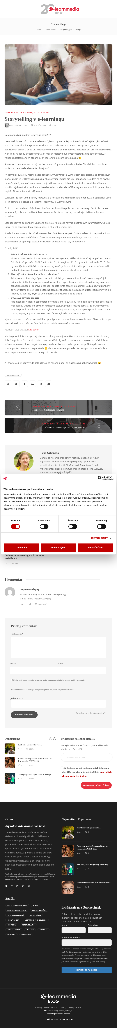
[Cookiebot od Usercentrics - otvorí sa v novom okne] (100, 478)
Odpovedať (43, 604)
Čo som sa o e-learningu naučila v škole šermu (65, 427)
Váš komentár (17, 634)
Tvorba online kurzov (18, 113)
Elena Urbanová (15, 125)
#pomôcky (11, 925)
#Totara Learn (13, 930)
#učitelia (43, 930)
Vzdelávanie (51, 30)
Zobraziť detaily (99, 537)
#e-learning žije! (39, 910)
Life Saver (33, 329)
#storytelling (13, 375)
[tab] (68, 819)
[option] (30, 763)
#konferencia (13, 920)
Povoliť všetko (95, 547)
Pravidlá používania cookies (58, 1013)
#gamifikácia (35, 915)
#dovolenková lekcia (16, 910)
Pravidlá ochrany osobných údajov (58, 1010)
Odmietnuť (21, 547)
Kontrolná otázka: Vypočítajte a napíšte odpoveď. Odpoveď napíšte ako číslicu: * (42, 689)
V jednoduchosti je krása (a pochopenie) (49, 410)
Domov (39, 30)
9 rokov (24, 125)
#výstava (11, 935)
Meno (13, 663)
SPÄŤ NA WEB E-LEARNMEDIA (59, 1020)
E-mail (61, 663)
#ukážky (30, 930)
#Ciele (35, 905)
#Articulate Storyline (17, 905)
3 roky (79, 832)
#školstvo (26, 935)
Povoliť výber (58, 547)
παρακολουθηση (29, 589)
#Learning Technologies (35, 920)
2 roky (22, 604)
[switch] (44, 526)
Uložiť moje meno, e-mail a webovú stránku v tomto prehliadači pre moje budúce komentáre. (49, 680)
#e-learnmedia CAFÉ (15, 915)
